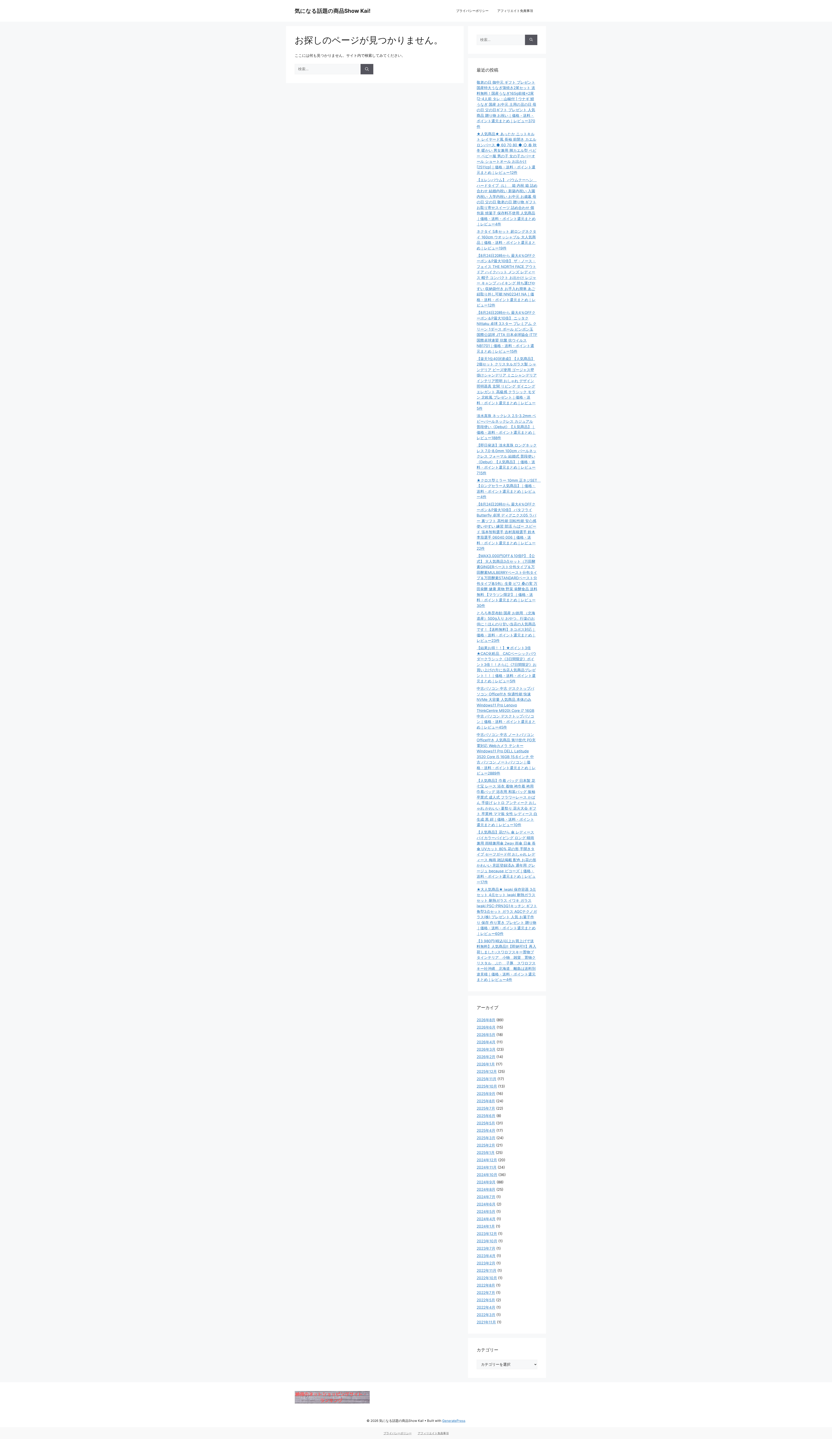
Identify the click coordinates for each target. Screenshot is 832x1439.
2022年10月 (487, 1278)
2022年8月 (486, 1285)
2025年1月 (486, 1152)
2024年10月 (487, 1175)
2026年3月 (486, 1049)
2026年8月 (486, 1020)
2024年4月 (486, 1219)
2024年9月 (486, 1182)
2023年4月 (486, 1256)
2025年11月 (486, 1079)
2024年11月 (487, 1167)
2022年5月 (486, 1300)
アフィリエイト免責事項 (515, 11)
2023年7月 (486, 1248)
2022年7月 (486, 1293)
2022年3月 (486, 1315)
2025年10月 (487, 1086)
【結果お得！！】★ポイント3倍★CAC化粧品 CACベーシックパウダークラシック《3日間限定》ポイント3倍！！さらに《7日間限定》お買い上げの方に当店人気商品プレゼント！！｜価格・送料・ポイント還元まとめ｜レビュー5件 (506, 664)
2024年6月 (486, 1204)
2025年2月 (486, 1145)
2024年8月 (486, 1189)
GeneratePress (453, 1421)
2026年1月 (486, 1064)
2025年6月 (486, 1116)
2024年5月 (486, 1211)
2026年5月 (486, 1035)
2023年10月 (487, 1241)
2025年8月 (486, 1101)
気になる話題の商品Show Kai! (332, 11)
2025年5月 (486, 1123)
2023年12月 (487, 1234)
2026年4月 (486, 1042)
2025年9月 (486, 1093)
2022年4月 (486, 1307)
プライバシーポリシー (472, 11)
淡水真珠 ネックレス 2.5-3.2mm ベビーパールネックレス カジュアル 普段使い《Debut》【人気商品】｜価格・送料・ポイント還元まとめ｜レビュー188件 (506, 427)
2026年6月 (486, 1027)
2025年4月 (486, 1130)
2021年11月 (486, 1322)
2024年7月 (486, 1197)
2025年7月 (486, 1108)
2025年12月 (487, 1071)
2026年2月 (486, 1057)
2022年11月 (486, 1270)
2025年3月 (486, 1138)
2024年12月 (487, 1160)
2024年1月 (486, 1226)
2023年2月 (486, 1263)
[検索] (367, 69)
